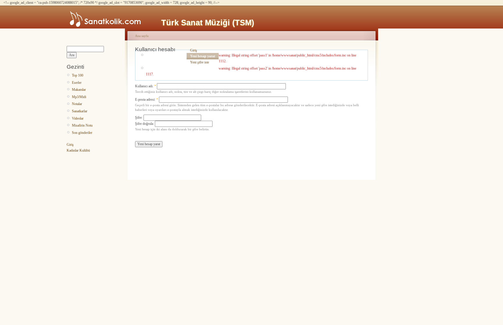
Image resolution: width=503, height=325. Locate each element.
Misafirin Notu (82, 125)
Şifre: (139, 118)
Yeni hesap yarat (202, 56)
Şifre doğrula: (145, 124)
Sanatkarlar (79, 111)
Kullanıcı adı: (145, 86)
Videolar (78, 118)
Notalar (77, 104)
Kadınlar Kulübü (78, 150)
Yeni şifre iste (199, 62)
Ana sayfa (141, 36)
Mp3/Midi (79, 97)
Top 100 (77, 75)
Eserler (77, 83)
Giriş (70, 145)
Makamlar (79, 90)
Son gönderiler (82, 133)
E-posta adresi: (146, 99)
